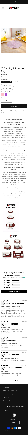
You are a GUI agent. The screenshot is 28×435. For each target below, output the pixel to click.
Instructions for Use (8, 394)
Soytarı (9, 430)
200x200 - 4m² (7, 88)
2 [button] (13, 380)
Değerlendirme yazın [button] (14, 291)
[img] (4, 301)
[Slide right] (17, 65)
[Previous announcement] (2, 2)
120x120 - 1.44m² (19, 82)
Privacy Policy (6, 387)
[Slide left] (10, 65)
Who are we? (6, 400)
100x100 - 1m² (7, 82)
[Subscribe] (23, 410)
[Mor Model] (6, 94)
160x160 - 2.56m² (8, 85)
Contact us (6, 397)
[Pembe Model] (2, 94)
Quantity (3, 97)
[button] (3, 8)
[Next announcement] (25, 2)
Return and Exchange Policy (10, 390)
